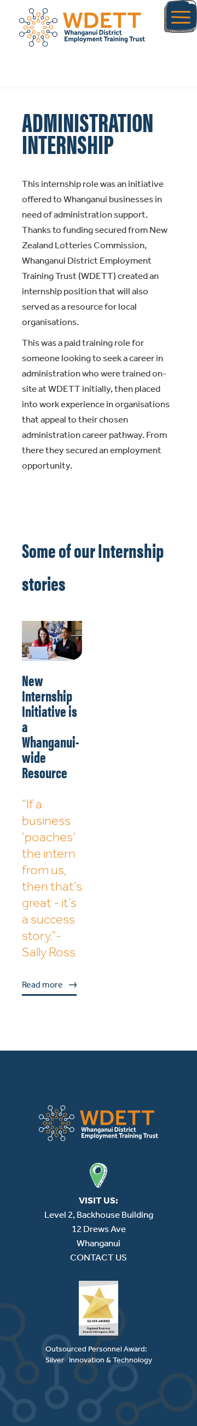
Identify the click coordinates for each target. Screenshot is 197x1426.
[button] (180, 16)
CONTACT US (98, 1257)
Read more (42, 984)
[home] (82, 27)
